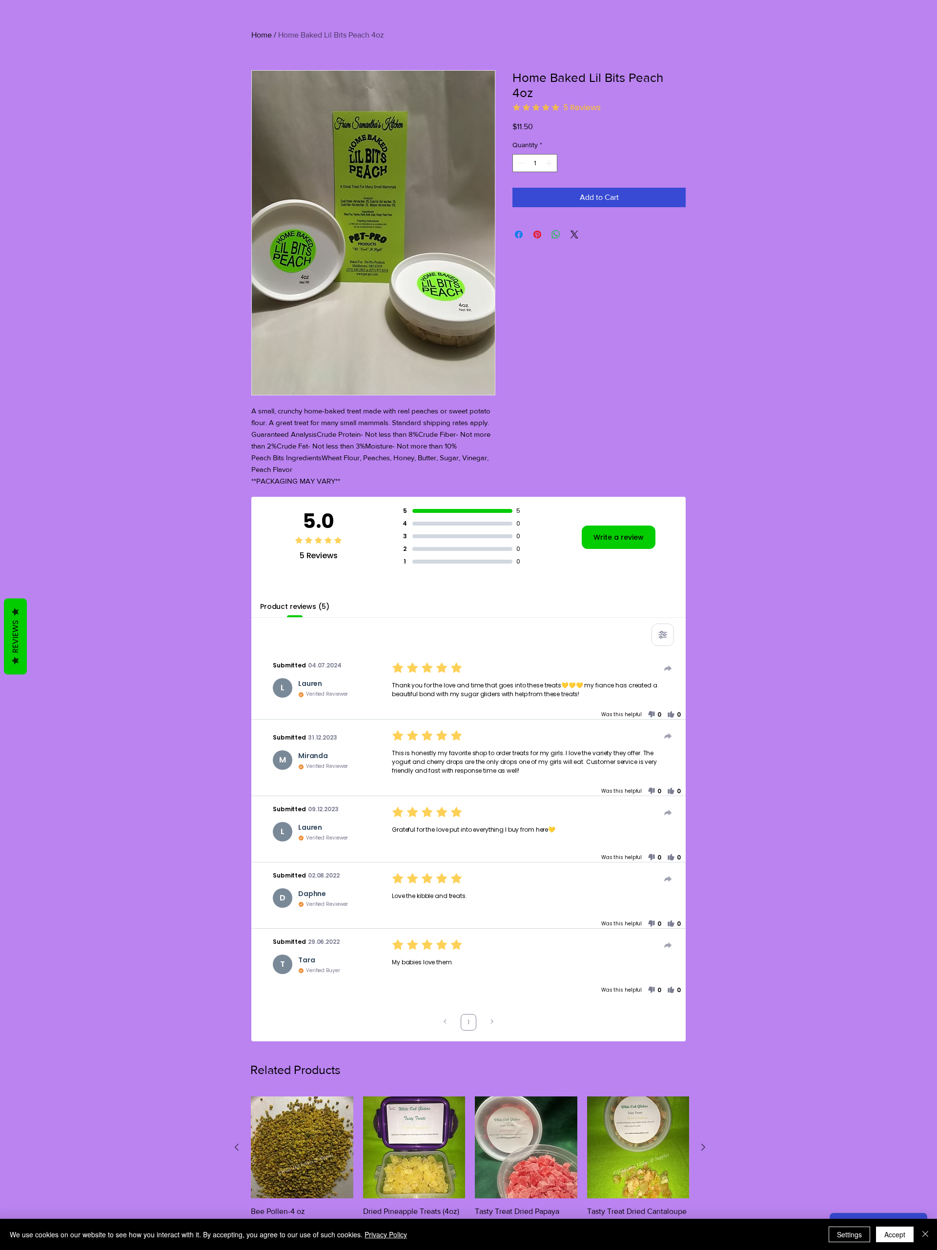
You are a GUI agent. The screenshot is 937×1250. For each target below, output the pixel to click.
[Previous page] (445, 1023)
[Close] (925, 1234)
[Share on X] (574, 234)
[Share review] (668, 668)
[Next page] (492, 1023)
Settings (849, 1234)
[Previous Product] (237, 1147)
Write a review (618, 537)
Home (261, 35)
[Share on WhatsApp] (556, 234)
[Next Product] (703, 1147)
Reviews (15, 636)
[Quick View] (302, 1147)
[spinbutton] (535, 163)
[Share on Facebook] (519, 234)
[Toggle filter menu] (663, 635)
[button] (654, 714)
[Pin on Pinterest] (537, 234)
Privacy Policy (386, 1234)
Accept (894, 1234)
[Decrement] (520, 163)
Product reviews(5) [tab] (294, 606)
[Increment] (550, 163)
